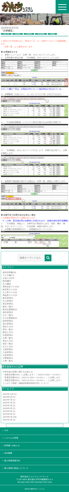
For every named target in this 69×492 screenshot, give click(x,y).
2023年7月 (8, 400)
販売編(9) (7, 281)
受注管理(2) (8, 304)
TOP (6, 430)
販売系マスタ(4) (10, 289)
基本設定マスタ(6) (11, 287)
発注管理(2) (8, 312)
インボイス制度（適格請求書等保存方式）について (26, 383)
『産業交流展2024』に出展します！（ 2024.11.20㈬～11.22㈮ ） (32, 375)
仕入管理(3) (8, 301)
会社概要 (8, 453)
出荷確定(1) (8, 358)
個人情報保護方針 (12, 461)
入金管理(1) (8, 352)
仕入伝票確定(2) (10, 318)
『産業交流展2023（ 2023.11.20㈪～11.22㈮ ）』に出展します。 (32, 377)
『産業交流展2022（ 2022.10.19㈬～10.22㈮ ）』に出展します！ (32, 380)
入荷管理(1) (8, 349)
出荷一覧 (6, 34)
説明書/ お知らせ (12, 445)
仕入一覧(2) (8, 315)
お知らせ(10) (8, 278)
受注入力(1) (8, 327)
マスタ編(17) (8, 275)
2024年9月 (8, 397)
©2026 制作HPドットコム (35, 489)
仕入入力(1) (8, 347)
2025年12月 (8, 394)
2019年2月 (8, 417)
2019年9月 (8, 411)
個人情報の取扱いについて (16, 468)
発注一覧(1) (8, 344)
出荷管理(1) (8, 335)
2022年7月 (8, 403)
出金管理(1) (8, 355)
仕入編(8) (7, 284)
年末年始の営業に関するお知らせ (18, 372)
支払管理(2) (8, 324)
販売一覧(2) (8, 307)
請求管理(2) (8, 321)
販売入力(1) (8, 332)
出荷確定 (17, 34)
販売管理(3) (8, 298)
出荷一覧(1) (8, 338)
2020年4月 (8, 408)
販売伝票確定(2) (10, 309)
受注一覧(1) (8, 329)
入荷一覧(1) (8, 361)
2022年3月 (8, 406)
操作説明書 (41, 34)
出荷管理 (29, 34)
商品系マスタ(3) (10, 295)
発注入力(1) (8, 341)
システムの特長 (11, 438)
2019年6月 (8, 414)
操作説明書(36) (9, 272)
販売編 (52, 34)
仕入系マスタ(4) (10, 292)
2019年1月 (8, 420)
